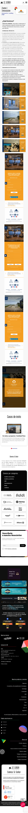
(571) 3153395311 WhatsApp (6, 659)
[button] (26, 2)
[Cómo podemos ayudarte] (23, 803)
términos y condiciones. (12, 548)
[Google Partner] (9, 787)
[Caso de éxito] (7, 495)
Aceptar (10, 548)
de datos (4, 663)
